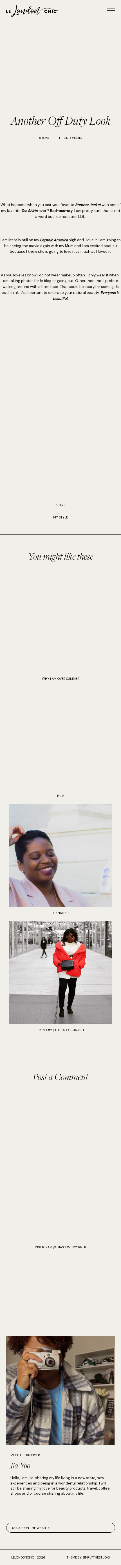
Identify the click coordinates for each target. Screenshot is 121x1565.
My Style (60, 517)
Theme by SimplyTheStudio (88, 1557)
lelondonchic (22, 1557)
